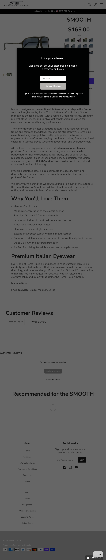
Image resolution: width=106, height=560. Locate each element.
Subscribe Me (53, 86)
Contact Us (95, 558)
